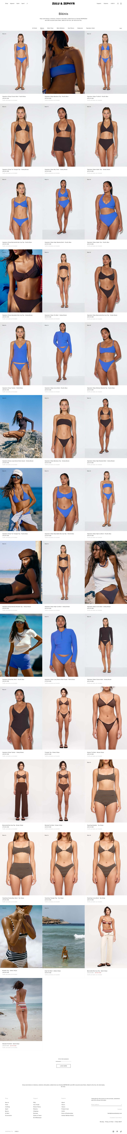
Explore (106, 3)
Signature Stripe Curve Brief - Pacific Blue (56, 388)
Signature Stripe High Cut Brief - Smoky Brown (57, 606)
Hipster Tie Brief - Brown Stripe (95, 752)
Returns (35, 1109)
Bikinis (42, 28)
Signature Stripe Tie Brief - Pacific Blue (97, 96)
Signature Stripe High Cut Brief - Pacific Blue (99, 533)
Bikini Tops (50, 28)
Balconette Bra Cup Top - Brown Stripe (12, 825)
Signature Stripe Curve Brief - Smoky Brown (99, 606)
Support (99, 3)
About (63, 1102)
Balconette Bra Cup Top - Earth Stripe (97, 971)
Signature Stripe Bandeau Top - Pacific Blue (56, 96)
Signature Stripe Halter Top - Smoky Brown (98, 169)
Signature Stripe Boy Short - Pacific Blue (13, 679)
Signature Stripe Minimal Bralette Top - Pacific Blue (101, 388)
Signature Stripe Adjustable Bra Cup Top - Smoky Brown (17, 315)
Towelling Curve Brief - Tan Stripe (96, 898)
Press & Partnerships (67, 1113)
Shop (6, 3)
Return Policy (37, 1106)
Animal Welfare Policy (68, 1115)
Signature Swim (90, 28)
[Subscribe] (121, 1104)
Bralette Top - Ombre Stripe (9, 970)
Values (63, 1106)
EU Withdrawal (37, 1117)
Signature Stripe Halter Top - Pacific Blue (98, 242)
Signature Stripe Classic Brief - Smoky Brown (99, 679)
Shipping (35, 1111)
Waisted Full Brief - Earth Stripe (10, 1043)
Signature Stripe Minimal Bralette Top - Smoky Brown (16, 606)
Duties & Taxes (37, 1115)
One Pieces (71, 28)
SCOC (63, 1111)
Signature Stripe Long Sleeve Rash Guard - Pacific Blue (60, 679)
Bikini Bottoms (61, 28)
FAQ (34, 1102)
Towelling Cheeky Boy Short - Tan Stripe (13, 898)
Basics (7, 1111)
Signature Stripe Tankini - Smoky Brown (13, 752)
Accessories (8, 1115)
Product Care (65, 1109)
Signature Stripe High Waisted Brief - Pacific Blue (58, 242)
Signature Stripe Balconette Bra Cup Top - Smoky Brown (102, 315)
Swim (18, 3)
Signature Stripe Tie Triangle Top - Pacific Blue (15, 533)
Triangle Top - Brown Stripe (52, 752)
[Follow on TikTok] (121, 1131)
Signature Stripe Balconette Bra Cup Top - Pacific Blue (17, 242)
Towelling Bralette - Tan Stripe (95, 825)
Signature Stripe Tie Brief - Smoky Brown (56, 315)
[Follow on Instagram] (113, 1131)
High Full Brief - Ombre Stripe (53, 971)
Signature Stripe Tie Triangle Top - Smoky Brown (15, 169)
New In (7, 1102)
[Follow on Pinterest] (117, 1131)
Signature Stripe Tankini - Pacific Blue (12, 388)
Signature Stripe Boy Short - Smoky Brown (56, 169)
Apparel (12, 3)
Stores (63, 1104)
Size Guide (36, 1104)
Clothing (7, 1106)
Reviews (35, 1113)
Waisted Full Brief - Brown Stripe (53, 825)
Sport (23, 3)
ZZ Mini (7, 1113)
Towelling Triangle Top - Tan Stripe (54, 898)
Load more (63, 1066)
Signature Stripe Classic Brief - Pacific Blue (14, 96)
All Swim (34, 28)
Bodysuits (80, 28)
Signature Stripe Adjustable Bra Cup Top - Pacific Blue (59, 533)
